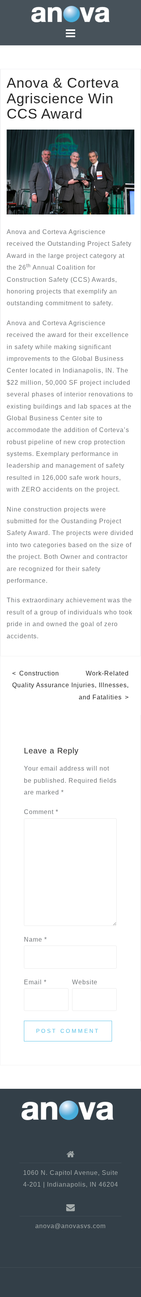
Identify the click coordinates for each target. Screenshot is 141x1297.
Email (35, 982)
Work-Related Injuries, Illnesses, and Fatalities (100, 685)
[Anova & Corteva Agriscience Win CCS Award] (70, 171)
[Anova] (68, 1109)
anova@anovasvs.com (70, 1226)
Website (85, 982)
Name (35, 939)
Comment (41, 812)
